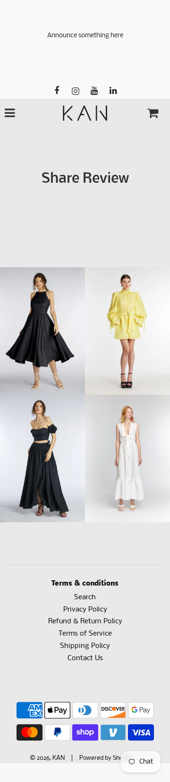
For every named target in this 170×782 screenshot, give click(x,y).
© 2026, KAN (47, 758)
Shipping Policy (85, 646)
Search (85, 597)
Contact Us (85, 658)
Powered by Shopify (106, 758)
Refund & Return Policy (85, 621)
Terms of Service (85, 634)
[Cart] (153, 113)
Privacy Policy (85, 609)
